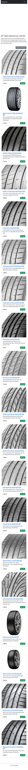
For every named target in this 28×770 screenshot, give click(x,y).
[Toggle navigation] (24, 2)
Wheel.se (4, 2)
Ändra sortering (20, 47)
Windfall (16, 765)
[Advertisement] (14, 20)
